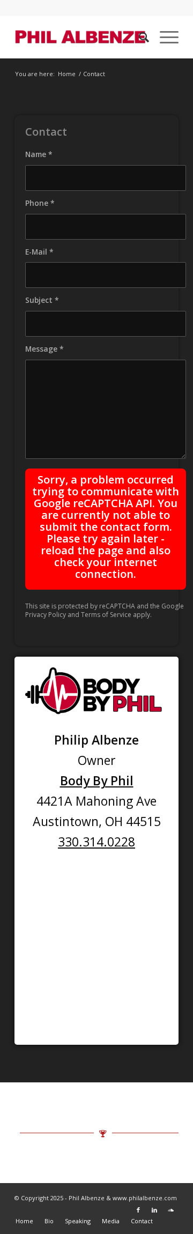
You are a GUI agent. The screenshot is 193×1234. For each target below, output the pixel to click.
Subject (42, 300)
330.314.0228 (96, 841)
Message (44, 349)
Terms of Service (106, 614)
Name (39, 154)
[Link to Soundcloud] (170, 1210)
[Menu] (164, 37)
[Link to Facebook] (138, 1210)
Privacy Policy (45, 614)
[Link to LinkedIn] (154, 1210)
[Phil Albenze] (80, 37)
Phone (40, 203)
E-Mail (39, 252)
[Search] (138, 37)
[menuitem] (138, 37)
